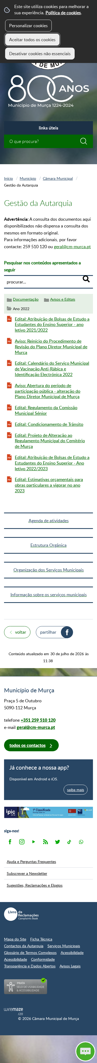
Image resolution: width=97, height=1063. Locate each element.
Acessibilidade (72, 952)
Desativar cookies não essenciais (40, 54)
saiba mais (75, 789)
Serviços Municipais (63, 945)
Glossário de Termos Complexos (30, 952)
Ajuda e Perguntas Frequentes (31, 861)
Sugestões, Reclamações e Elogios (35, 885)
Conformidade (43, 959)
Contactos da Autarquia (23, 945)
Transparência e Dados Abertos (30, 966)
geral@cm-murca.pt (72, 247)
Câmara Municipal (58, 178)
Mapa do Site (15, 939)
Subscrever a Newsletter (27, 873)
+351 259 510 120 (38, 720)
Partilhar (48, 632)
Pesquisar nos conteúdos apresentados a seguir (42, 266)
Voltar (20, 632)
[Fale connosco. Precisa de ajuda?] (48, 1051)
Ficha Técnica (41, 939)
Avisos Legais (70, 966)
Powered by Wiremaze (13, 1012)
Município (28, 178)
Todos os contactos (27, 745)
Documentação (26, 299)
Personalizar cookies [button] (28, 26)
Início (8, 178)
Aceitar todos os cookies (32, 40)
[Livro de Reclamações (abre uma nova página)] (21, 914)
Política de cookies (63, 13)
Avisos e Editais (62, 299)
